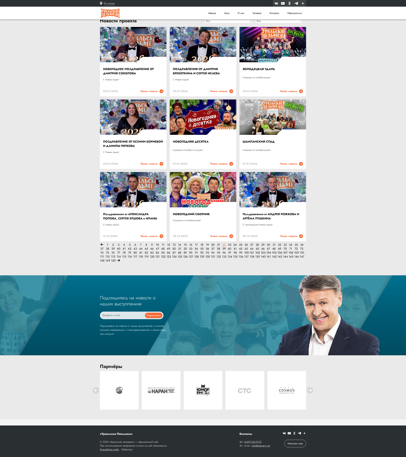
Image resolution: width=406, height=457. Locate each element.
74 (102, 253)
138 (252, 257)
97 (229, 253)
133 (224, 257)
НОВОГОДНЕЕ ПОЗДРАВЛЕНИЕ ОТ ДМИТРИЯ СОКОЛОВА (128, 71)
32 (279, 245)
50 (174, 249)
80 (135, 253)
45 (146, 249)
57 (212, 249)
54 (196, 249)
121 (157, 257)
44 (141, 249)
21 (218, 245)
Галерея (257, 13)
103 (263, 253)
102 (257, 253)
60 (229, 249)
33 (285, 245)
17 (196, 245)
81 (140, 253)
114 (119, 257)
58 (218, 249)
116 (130, 257)
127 (191, 257)
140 (263, 257)
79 (129, 253)
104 (268, 253)
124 (174, 257)
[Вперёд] (119, 261)
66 (263, 249)
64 (251, 249)
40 (118, 249)
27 (251, 245)
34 (290, 245)
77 (118, 253)
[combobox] (228, 20)
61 (235, 249)
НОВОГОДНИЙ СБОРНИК (191, 214)
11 (163, 245)
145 (291, 257)
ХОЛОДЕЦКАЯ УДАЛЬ (259, 69)
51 (179, 249)
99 (240, 253)
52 (185, 249)
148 (102, 261)
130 (207, 257)
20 (213, 245)
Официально (294, 13)
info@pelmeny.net (260, 445)
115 (124, 257)
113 (113, 257)
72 (296, 249)
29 (263, 245)
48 (163, 249)
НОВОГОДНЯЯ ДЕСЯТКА (191, 142)
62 (240, 249)
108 (291, 253)
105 (274, 253)
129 (202, 257)
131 (213, 257)
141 (268, 257)
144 (285, 257)
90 (190, 253)
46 (152, 249)
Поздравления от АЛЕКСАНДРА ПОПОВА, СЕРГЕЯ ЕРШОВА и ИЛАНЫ (130, 216)
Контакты (274, 13)
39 (113, 249)
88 (179, 253)
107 (285, 253)
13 (174, 245)
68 (274, 249)
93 (207, 253)
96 (224, 253)
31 (274, 245)
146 (296, 257)
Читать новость (150, 91)
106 (280, 253)
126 (185, 257)
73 (301, 249)
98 (235, 253)
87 (174, 253)
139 (257, 257)
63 (246, 249)
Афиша (212, 13)
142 (274, 257)
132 (218, 257)
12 (168, 245)
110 (302, 253)
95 (218, 253)
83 (152, 253)
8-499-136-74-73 (252, 442)
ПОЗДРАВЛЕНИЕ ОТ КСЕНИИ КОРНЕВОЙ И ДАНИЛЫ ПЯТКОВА (133, 144)
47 (157, 249)
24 (235, 245)
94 (213, 253)
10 (157, 245)
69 (279, 249)
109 (296, 253)
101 (252, 253)
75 (107, 253)
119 (146, 257)
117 (135, 257)
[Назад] (102, 245)
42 (129, 249)
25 (240, 245)
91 (196, 253)
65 (257, 249)
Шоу (226, 13)
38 (107, 249)
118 (141, 257)
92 (201, 253)
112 (107, 257)
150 (113, 261)
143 (280, 257)
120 (152, 257)
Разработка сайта (109, 449)
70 (285, 249)
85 (163, 253)
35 (296, 245)
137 (246, 257)
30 (268, 245)
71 (290, 249)
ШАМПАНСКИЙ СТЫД (259, 142)
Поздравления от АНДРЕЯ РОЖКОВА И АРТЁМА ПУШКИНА (271, 216)
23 (229, 245)
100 (246, 253)
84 (157, 253)
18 (201, 245)
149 (107, 261)
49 (168, 249)
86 (168, 253)
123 (168, 257)
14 (179, 245)
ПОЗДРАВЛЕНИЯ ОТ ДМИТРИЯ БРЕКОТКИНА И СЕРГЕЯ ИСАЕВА (196, 71)
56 (207, 249)
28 (257, 245)
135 (235, 257)
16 (190, 245)
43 (135, 249)
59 (224, 249)
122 (163, 257)
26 (246, 245)
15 (185, 245)
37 (101, 249)
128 (196, 257)
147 (302, 257)
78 (124, 253)
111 (102, 257)
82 (146, 253)
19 (207, 245)
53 (190, 249)
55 (201, 249)
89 (185, 253)
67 (268, 249)
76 (113, 253)
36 (301, 245)
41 (124, 249)
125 (180, 257)
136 (241, 257)
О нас (241, 13)
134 (230, 257)
